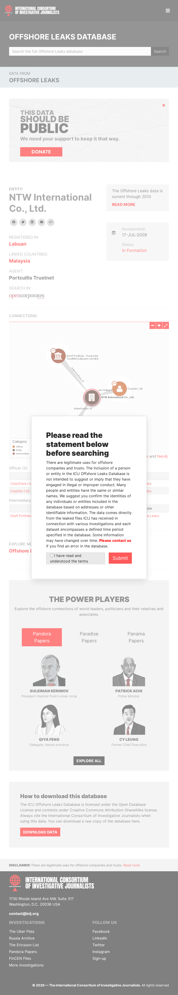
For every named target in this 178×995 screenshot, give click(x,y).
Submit (120, 558)
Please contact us (115, 540)
